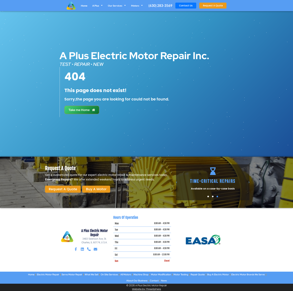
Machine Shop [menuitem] (141, 274)
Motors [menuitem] (135, 5)
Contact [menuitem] (154, 280)
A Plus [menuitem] (95, 5)
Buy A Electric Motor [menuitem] (218, 274)
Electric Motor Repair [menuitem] (48, 274)
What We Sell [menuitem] (91, 274)
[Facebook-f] (76, 249)
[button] (177, 182)
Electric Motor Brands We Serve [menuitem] (248, 274)
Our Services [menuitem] (115, 5)
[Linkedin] (82, 249)
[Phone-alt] (89, 249)
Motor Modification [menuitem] (161, 274)
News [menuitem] (164, 280)
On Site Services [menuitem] (109, 274)
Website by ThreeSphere (146, 289)
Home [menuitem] (84, 5)
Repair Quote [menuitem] (198, 274)
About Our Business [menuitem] (136, 280)
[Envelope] (95, 249)
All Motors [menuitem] (125, 274)
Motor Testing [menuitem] (181, 274)
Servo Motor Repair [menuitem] (72, 274)
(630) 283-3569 (160, 6)
